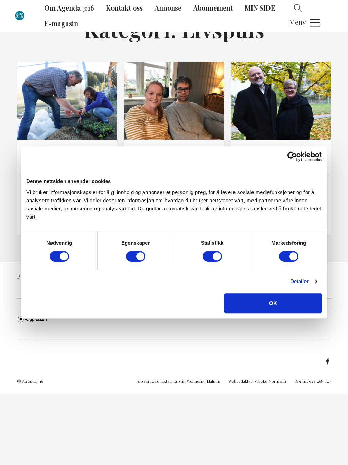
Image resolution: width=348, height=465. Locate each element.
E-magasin (61, 23)
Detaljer (299, 281)
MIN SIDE (260, 7)
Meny (297, 22)
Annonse (168, 7)
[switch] (135, 256)
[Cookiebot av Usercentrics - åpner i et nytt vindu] (292, 156)
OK (273, 303)
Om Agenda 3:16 (69, 7)
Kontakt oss (124, 7)
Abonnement (213, 7)
